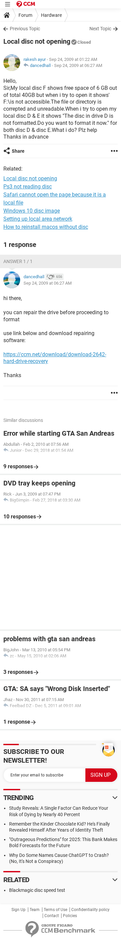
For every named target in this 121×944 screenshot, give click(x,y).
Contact (51, 915)
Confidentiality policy (90, 909)
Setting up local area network (37, 219)
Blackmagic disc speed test (37, 890)
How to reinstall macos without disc (45, 227)
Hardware (51, 15)
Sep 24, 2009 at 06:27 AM (78, 65)
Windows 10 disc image (31, 211)
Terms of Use (55, 909)
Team (35, 909)
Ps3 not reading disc (27, 186)
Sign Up (18, 909)
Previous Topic (25, 28)
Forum (25, 15)
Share (18, 151)
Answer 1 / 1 (18, 261)
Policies (70, 915)
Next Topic (100, 28)
